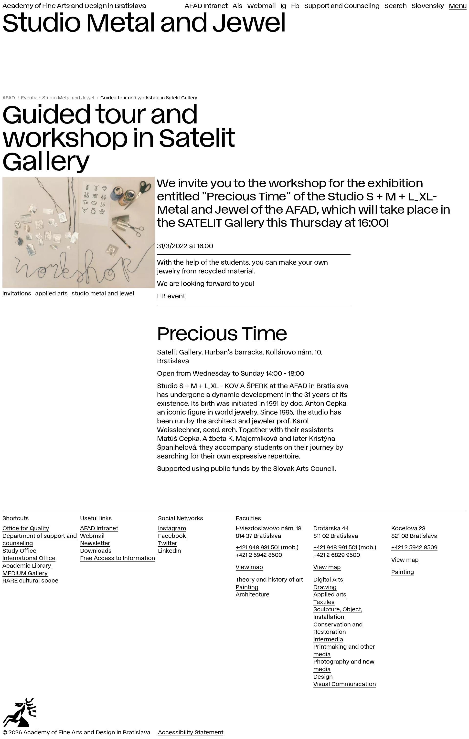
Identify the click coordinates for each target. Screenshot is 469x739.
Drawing (325, 587)
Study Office (19, 551)
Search (395, 6)
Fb (295, 6)
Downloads (96, 551)
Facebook (172, 536)
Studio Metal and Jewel (68, 98)
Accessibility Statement (190, 732)
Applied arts (329, 594)
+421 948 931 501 (258, 547)
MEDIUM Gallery (25, 573)
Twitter (167, 543)
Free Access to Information (117, 558)
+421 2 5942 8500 (259, 555)
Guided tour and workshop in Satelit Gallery (148, 98)
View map (249, 567)
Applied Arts (51, 293)
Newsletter (95, 543)
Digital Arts (328, 580)
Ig (284, 6)
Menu (458, 6)
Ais (238, 6)
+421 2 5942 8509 (414, 547)
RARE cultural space (30, 580)
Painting (247, 587)
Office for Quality (25, 528)
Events (28, 98)
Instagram (172, 528)
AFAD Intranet (206, 6)
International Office (28, 558)
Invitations (16, 293)
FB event (171, 296)
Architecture (252, 594)
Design (323, 677)
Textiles (324, 602)
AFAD (8, 98)
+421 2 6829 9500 (336, 555)
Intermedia (328, 639)
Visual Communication (344, 684)
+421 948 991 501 (335, 547)
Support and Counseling (342, 6)
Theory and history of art (269, 580)
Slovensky (428, 6)
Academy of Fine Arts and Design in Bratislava (74, 6)
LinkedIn (169, 551)
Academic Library (26, 566)
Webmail (261, 6)
